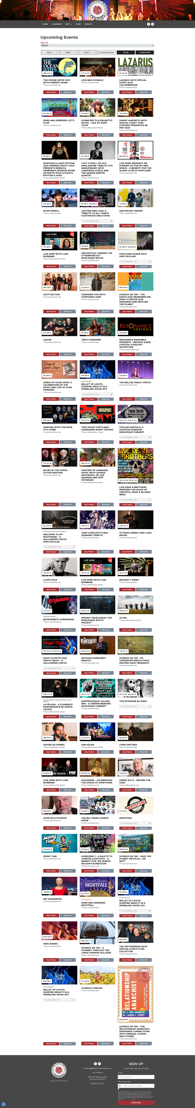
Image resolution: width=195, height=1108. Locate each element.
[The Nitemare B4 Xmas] (135, 688)
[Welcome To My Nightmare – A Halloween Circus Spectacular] (59, 520)
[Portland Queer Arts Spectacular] (135, 241)
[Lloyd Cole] (59, 567)
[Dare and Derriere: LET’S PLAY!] (59, 107)
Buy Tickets (51, 92)
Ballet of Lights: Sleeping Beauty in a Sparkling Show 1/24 (132, 903)
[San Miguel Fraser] (135, 198)
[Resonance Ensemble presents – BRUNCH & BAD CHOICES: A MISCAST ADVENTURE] (135, 326)
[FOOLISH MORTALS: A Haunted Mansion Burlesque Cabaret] (135, 414)
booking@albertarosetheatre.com (97, 1068)
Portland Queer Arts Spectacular (133, 255)
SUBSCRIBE (136, 1103)
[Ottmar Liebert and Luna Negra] (135, 519)
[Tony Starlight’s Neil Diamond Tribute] (97, 519)
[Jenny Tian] (59, 843)
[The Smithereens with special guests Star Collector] (135, 932)
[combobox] (120, 1086)
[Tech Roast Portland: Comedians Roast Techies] (97, 414)
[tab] (97, 221)
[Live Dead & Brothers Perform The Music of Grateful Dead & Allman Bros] (135, 466)
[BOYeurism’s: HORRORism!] (59, 604)
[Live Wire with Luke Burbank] (59, 241)
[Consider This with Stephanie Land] (97, 281)
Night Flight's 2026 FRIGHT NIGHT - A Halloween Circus (55, 660)
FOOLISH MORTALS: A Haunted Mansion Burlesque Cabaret (131, 429)
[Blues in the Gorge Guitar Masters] (59, 457)
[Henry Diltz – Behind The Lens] (135, 767)
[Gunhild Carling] (97, 975)
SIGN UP (88, 24)
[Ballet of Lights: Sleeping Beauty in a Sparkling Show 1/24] (135, 886)
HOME (45, 24)
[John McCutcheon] (59, 805)
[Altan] (135, 604)
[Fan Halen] (97, 731)
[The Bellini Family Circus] (135, 369)
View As (44, 43)
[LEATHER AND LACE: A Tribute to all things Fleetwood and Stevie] (97, 198)
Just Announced (107, 52)
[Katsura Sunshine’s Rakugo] (97, 645)
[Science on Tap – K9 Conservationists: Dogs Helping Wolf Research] (135, 645)
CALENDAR (56, 24)
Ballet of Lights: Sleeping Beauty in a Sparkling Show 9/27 (94, 386)
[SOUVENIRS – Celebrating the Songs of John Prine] (97, 767)
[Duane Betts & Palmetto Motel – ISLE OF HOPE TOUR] (97, 107)
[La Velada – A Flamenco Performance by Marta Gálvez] (59, 688)
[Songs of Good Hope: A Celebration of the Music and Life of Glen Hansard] (59, 369)
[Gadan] (59, 326)
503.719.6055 (97, 1073)
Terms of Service (128, 1099)
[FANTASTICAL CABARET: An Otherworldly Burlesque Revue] (97, 240)
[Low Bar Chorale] (97, 67)
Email (120, 1073)
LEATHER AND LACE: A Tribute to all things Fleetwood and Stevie (95, 213)
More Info (67, 92)
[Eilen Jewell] (59, 198)
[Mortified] (135, 805)
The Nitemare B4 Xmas (133, 701)
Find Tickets (89, 226)
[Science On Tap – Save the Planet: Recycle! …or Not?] (135, 843)
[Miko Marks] (59, 930)
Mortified (125, 818)
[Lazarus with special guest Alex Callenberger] (135, 67)
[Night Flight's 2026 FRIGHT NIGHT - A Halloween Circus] (59, 645)
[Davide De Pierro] (59, 731)
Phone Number (124, 1082)
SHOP (78, 24)
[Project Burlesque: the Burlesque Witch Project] (97, 604)
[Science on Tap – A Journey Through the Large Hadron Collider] (97, 932)
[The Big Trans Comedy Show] (97, 805)
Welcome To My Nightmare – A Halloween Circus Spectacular (55, 538)
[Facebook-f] (148, 24)
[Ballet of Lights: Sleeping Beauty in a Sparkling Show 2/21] (59, 975)
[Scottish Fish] (59, 281)
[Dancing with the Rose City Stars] (59, 414)
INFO (68, 24)
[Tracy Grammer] (97, 326)
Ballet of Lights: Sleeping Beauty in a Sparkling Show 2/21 (56, 992)
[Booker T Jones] (135, 567)
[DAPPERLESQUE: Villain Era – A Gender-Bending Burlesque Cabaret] (97, 688)
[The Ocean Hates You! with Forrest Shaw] (59, 67)
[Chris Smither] (135, 731)
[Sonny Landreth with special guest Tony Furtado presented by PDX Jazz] (135, 107)
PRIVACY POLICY (97, 1084)
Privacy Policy (138, 1099)
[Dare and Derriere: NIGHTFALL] (97, 887)
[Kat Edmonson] (59, 886)
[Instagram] (152, 24)
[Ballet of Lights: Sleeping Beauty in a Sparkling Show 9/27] (97, 369)
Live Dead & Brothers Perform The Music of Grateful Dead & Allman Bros (134, 491)
